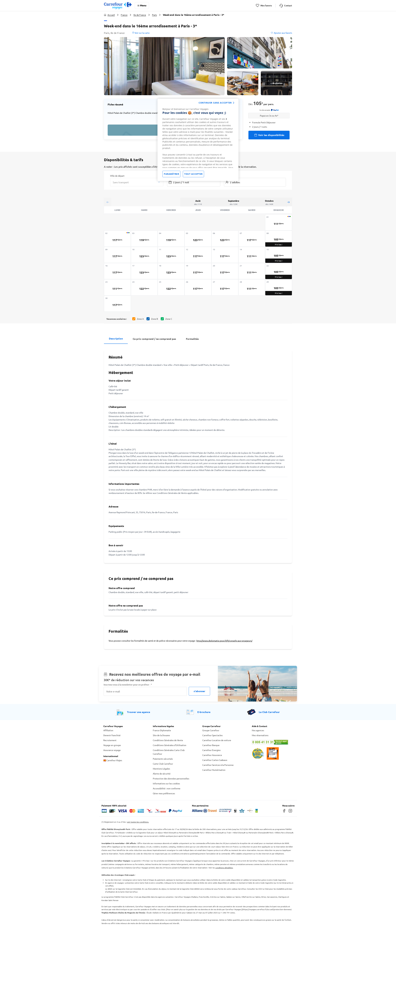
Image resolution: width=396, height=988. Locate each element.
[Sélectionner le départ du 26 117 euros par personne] (198, 287)
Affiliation (108, 730)
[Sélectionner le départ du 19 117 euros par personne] (198, 271)
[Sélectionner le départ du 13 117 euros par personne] (225, 255)
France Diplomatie (162, 730)
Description (116, 338)
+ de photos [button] (276, 83)
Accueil (111, 14)
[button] (164, 66)
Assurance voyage (112, 750)
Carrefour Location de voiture (216, 740)
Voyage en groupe (112, 745)
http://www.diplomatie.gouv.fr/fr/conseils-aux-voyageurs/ (224, 640)
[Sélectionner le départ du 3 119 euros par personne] (144, 239)
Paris (154, 14)
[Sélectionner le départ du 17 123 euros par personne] (144, 271)
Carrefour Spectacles (212, 735)
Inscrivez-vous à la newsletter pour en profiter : (128, 684)
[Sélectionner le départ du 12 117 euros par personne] (198, 255)
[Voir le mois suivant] (288, 202)
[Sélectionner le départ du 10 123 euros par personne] (144, 255)
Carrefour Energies (211, 750)
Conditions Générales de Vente (168, 740)
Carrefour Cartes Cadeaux (214, 760)
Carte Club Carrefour (163, 763)
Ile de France (139, 14)
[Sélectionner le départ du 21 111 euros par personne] (252, 271)
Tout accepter (193, 173)
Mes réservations (260, 735)
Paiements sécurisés (163, 758)
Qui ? (226, 175)
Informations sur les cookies (166, 783)
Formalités (192, 338)
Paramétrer (171, 173)
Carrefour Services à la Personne (218, 764)
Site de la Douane (161, 735)
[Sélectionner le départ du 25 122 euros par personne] (171, 287)
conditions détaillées (224, 867)
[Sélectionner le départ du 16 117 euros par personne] (117, 271)
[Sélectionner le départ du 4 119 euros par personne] (171, 239)
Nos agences (258, 730)
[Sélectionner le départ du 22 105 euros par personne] (278, 271)
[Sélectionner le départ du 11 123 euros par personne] (171, 255)
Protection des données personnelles (171, 778)
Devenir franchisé (112, 735)
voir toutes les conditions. (138, 822)
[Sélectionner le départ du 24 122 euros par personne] (144, 287)
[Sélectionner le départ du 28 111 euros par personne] (252, 287)
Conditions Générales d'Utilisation (169, 745)
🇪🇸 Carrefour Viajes (112, 760)
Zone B (154, 318)
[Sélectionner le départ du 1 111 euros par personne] (278, 222)
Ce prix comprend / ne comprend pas (154, 338)
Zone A (140, 318)
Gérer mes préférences (164, 793)
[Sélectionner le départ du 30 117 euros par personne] (117, 304)
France (124, 14)
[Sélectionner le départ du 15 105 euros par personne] (278, 255)
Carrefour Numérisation (213, 769)
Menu (143, 5)
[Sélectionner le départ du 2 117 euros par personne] (117, 239)
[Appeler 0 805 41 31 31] (272, 742)
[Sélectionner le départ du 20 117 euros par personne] (225, 271)
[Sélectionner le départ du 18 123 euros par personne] (171, 271)
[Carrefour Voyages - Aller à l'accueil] (118, 5)
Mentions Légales (161, 768)
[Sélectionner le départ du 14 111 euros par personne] (252, 255)
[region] (198, 140)
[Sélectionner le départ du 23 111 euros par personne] (117, 287)
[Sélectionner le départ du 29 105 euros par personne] (278, 287)
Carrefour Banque (211, 745)
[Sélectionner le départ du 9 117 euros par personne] (117, 255)
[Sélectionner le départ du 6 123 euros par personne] (225, 239)
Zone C (168, 318)
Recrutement (109, 740)
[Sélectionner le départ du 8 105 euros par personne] (278, 239)
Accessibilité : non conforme (166, 788)
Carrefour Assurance (212, 755)
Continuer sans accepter (215, 102)
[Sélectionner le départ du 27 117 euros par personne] (225, 287)
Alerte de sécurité (161, 773)
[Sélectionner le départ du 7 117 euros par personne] (252, 239)
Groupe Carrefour (210, 730)
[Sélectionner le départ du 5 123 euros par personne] (198, 239)
